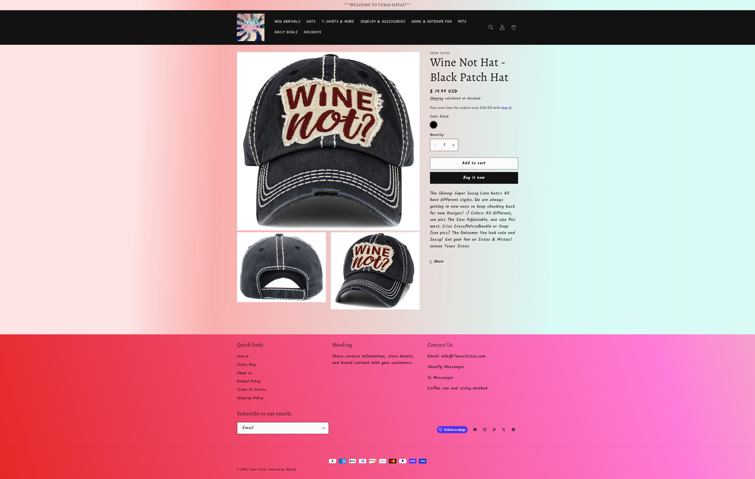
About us (244, 373)
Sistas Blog (246, 365)
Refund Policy (249, 381)
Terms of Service (251, 390)
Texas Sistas (258, 469)
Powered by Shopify (282, 469)
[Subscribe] (323, 428)
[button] (491, 27)
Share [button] (439, 262)
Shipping (436, 98)
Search (243, 356)
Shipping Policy (250, 398)
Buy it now (474, 178)
